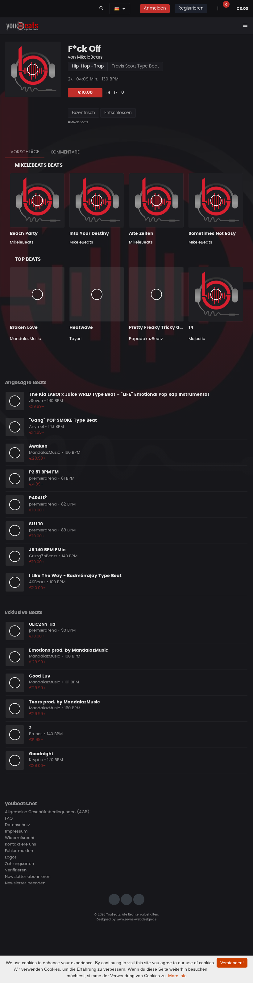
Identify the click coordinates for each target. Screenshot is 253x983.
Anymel (36, 427)
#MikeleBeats (78, 122)
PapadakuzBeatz (146, 339)
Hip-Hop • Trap (88, 66)
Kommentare (65, 152)
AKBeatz (37, 582)
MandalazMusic (25, 339)
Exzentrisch (83, 113)
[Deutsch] (116, 8)
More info (177, 975)
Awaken (38, 446)
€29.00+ (37, 766)
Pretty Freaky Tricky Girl (156, 328)
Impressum (16, 831)
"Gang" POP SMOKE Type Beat (63, 420)
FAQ (9, 819)
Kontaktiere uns (20, 844)
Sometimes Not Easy (212, 233)
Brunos (36, 734)
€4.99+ (36, 484)
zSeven (36, 401)
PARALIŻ (38, 498)
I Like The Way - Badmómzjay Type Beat (75, 576)
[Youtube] (138, 899)
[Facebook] (126, 899)
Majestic (197, 339)
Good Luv (39, 676)
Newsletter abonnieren (27, 877)
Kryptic (36, 760)
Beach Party (24, 233)
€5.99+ (36, 740)
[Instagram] (114, 899)
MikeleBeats (89, 57)
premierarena (43, 479)
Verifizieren (16, 870)
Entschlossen (118, 113)
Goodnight (41, 754)
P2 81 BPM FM (44, 472)
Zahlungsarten (19, 864)
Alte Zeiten (141, 233)
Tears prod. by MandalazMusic (64, 702)
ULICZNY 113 (42, 624)
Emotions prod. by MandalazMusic (68, 650)
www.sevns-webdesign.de (136, 919)
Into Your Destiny (89, 233)
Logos (11, 857)
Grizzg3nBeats (43, 556)
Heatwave (81, 328)
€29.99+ (37, 459)
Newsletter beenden (25, 883)
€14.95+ (37, 433)
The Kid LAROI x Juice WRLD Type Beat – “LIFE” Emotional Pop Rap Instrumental (119, 394)
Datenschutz (17, 825)
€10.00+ (37, 510)
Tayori (75, 339)
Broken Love (24, 328)
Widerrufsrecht (20, 838)
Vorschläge (24, 152)
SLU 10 (36, 524)
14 (191, 328)
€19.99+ (37, 407)
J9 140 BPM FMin (47, 550)
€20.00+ (37, 588)
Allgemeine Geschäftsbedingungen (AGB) (47, 812)
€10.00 (85, 92)
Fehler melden (19, 851)
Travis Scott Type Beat (135, 66)
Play (33, 69)
